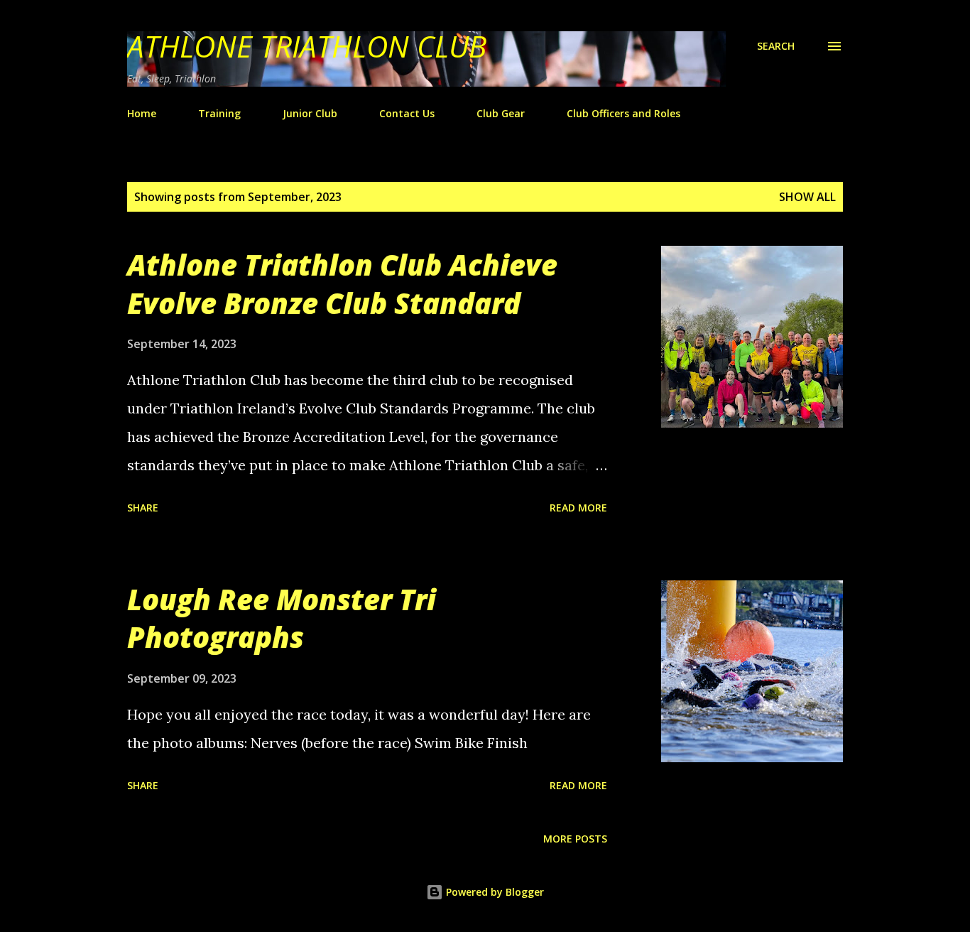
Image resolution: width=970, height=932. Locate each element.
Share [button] (142, 507)
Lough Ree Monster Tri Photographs (281, 618)
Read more (578, 507)
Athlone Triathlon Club (306, 46)
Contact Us (407, 113)
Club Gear (500, 113)
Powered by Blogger (493, 892)
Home (141, 113)
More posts (575, 838)
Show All (807, 197)
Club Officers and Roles (623, 113)
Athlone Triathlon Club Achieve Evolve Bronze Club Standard (342, 283)
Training (219, 113)
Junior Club (310, 113)
